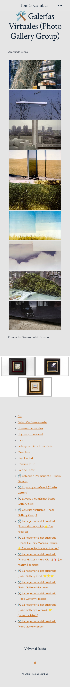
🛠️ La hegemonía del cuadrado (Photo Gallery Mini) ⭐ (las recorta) (37, 526)
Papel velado (26, 458)
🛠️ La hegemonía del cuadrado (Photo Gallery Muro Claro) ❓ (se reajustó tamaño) (40, 559)
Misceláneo (25, 452)
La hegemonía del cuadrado (35, 446)
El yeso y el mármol (30, 434)
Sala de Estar (26, 470)
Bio (20, 416)
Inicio (21, 440)
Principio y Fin (26, 464)
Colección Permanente (32, 422)
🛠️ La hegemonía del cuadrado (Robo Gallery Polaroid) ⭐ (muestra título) (37, 610)
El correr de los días (30, 428)
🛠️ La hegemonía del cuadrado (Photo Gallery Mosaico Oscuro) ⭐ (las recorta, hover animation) (38, 543)
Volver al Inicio (35, 648)
